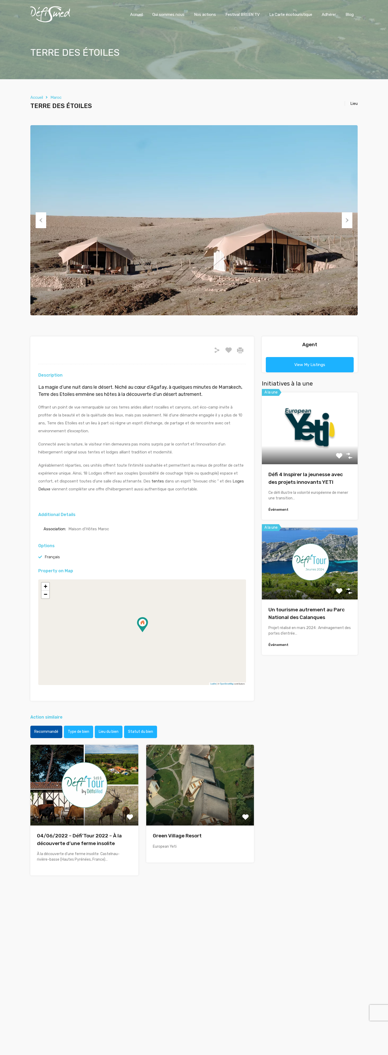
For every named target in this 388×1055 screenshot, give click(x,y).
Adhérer (329, 14)
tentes (158, 481)
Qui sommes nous (168, 14)
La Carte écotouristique (290, 14)
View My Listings (309, 364)
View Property (84, 809)
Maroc (55, 97)
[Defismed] (50, 21)
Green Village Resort (177, 836)
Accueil (136, 14)
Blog (350, 14)
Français (52, 557)
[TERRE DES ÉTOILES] (142, 624)
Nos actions (205, 14)
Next (347, 220)
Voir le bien (310, 450)
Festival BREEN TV (242, 14)
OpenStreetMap (227, 683)
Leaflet (213, 683)
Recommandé (46, 731)
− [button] (45, 594)
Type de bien (78, 731)
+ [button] (45, 586)
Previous (41, 220)
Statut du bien (140, 731)
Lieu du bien (109, 731)
